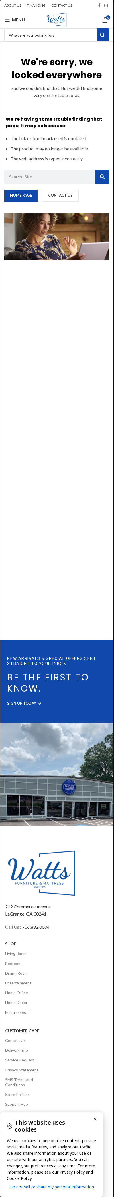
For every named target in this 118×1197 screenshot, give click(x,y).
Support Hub (16, 1104)
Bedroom (13, 963)
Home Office (16, 992)
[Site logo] (57, 19)
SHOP (11, 943)
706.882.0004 (36, 927)
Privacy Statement (21, 1069)
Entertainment (18, 982)
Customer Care (22, 1030)
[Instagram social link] (106, 5)
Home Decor (16, 1002)
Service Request (20, 1059)
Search (103, 34)
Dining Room (16, 973)
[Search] (102, 177)
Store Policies (17, 1094)
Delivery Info (16, 1050)
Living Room (16, 953)
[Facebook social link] (99, 5)
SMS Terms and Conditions (19, 1082)
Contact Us (15, 1040)
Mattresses (15, 1012)
